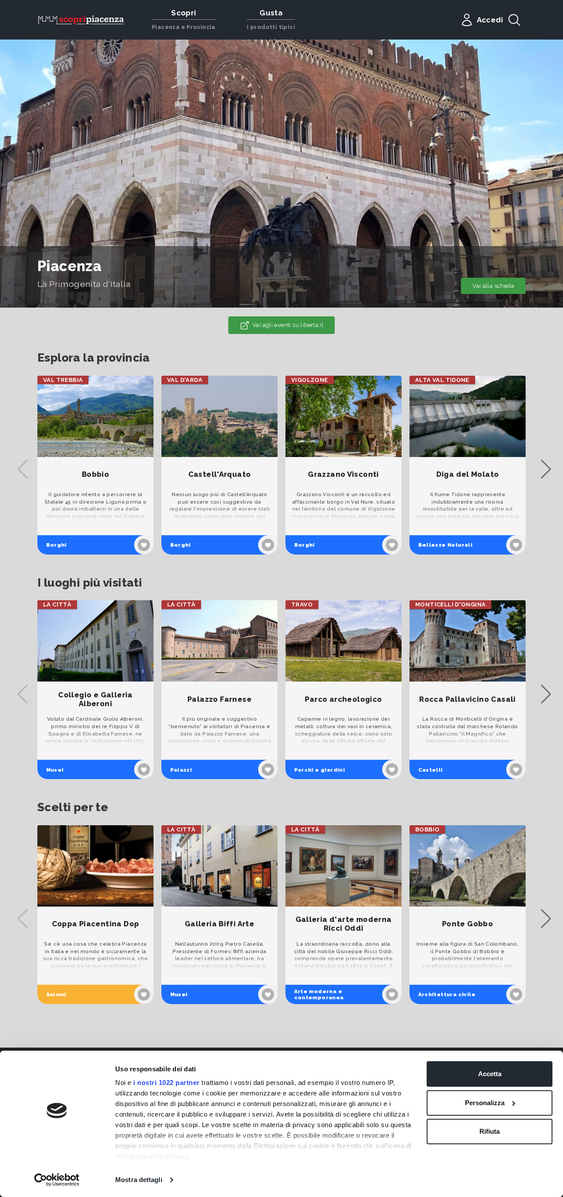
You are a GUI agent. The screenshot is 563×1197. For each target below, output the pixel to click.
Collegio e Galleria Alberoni (95, 699)
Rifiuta (489, 1131)
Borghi (56, 545)
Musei (55, 770)
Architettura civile (446, 994)
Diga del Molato (467, 474)
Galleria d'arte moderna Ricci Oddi (344, 923)
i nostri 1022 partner (166, 1082)
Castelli (430, 770)
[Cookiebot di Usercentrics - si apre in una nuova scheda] (56, 1179)
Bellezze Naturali (445, 545)
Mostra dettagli (138, 1179)
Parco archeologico (343, 699)
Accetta (489, 1073)
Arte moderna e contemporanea (319, 994)
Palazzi (181, 770)
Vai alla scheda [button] (493, 286)
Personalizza (485, 1102)
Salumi (56, 994)
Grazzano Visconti (343, 474)
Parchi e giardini (319, 770)
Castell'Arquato (219, 474)
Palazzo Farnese (219, 699)
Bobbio (95, 474)
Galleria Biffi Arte (219, 924)
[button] (553, 153)
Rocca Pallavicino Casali (467, 699)
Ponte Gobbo (467, 924)
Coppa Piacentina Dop (95, 924)
